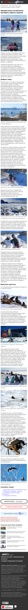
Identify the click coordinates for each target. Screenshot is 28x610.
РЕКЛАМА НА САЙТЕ (6, 557)
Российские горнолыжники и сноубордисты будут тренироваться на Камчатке (15, 537)
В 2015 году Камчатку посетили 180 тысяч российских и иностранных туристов (16, 532)
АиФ (20, 35)
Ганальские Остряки (10, 495)
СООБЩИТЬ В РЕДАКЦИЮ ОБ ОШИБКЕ (12, 561)
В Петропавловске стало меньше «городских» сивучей (14, 527)
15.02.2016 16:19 (4, 6)
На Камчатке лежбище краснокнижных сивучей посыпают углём (15, 541)
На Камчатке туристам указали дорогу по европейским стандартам (16, 546)
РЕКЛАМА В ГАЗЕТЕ (18, 557)
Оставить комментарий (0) (14, 507)
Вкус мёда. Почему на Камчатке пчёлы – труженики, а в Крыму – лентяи (14, 490)
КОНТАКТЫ (4, 559)
